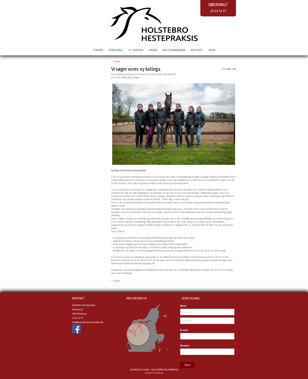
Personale (116, 50)
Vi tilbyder (136, 50)
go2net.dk (159, 373)
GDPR (211, 50)
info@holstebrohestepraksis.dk (87, 322)
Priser (153, 50)
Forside (98, 50)
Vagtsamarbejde (173, 50)
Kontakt (197, 50)
